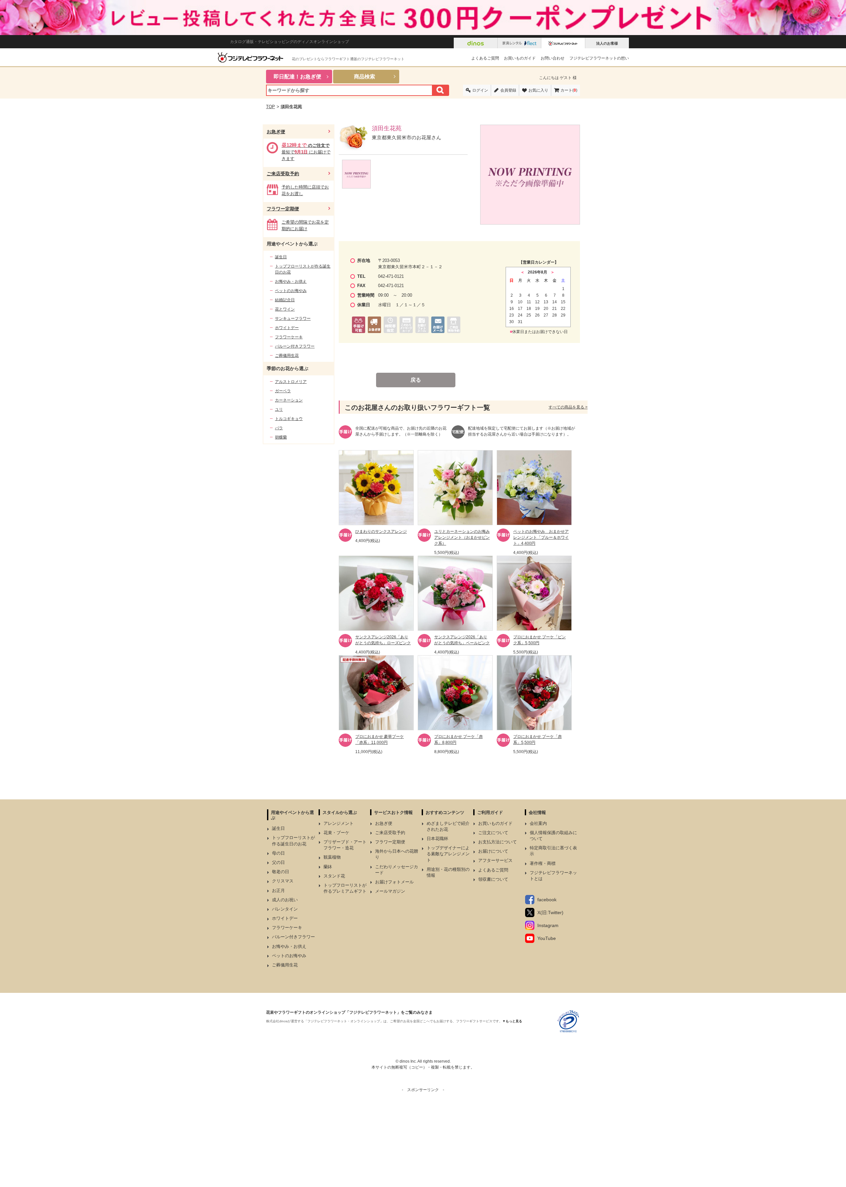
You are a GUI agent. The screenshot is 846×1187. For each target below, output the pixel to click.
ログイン (480, 90)
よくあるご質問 (485, 58)
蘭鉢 (328, 866)
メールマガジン (390, 891)
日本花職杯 (437, 838)
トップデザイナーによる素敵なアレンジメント (448, 853)
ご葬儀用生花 (287, 355)
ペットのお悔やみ (291, 290)
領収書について (493, 879)
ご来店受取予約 (283, 173)
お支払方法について (497, 841)
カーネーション (289, 400)
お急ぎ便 (276, 131)
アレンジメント (339, 823)
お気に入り (538, 90)
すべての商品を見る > (568, 407)
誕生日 (281, 257)
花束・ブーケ (336, 832)
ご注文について (493, 832)
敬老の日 (280, 871)
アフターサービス (495, 860)
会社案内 (538, 823)
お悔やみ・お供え (291, 281)
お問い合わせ (552, 58)
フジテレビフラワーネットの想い (599, 58)
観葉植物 (332, 857)
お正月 (278, 890)
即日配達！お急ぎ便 (297, 76)
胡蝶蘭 (281, 437)
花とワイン (285, 309)
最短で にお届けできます (306, 152)
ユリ (279, 409)
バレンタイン (285, 909)
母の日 (278, 853)
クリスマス (282, 880)
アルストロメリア (291, 381)
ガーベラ (283, 391)
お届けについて (493, 851)
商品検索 (364, 76)
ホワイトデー (287, 327)
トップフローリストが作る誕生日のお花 (302, 269)
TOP (270, 106)
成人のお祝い (285, 899)
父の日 (278, 862)
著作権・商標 (543, 863)
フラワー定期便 (283, 208)
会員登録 (508, 90)
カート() (568, 90)
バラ (279, 428)
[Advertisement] (423, 1139)
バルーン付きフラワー (295, 346)
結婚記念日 (285, 300)
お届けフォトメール (394, 881)
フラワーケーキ (289, 337)
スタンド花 (334, 875)
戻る (415, 380)
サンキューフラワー (293, 318)
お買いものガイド (520, 58)
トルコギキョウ (289, 418)
